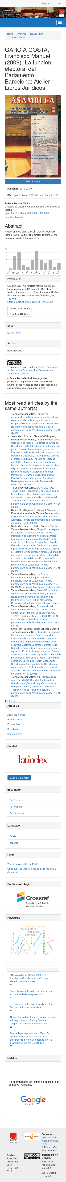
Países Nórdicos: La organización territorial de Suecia (34, 592)
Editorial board (14, 724)
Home (10, 33)
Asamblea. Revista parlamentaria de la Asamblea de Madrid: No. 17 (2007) (36, 521)
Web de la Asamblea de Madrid (23, 863)
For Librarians (17, 813)
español (14, 842)
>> (13, 700)
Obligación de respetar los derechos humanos (35, 516)
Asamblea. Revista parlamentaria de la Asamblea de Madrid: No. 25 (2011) (36, 622)
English (13, 836)
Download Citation (19, 314)
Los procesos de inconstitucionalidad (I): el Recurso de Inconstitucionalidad (31, 1005)
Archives (21, 33)
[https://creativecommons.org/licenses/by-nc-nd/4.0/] (32, 1155)
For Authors (16, 806)
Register (46, 3)
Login (58, 3)
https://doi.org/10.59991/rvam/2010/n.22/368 (35, 195)
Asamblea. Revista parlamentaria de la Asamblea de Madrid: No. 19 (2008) (36, 430)
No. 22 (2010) (37, 33)
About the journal (16, 714)
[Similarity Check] (33, 899)
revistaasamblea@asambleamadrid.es (50, 1140)
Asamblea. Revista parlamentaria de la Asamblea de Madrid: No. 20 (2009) (36, 503)
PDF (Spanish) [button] (33, 181)
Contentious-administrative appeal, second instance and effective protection (31, 992)
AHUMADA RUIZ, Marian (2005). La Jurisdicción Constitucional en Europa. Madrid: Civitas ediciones (29, 978)
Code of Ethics (14, 733)
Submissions (13, 729)
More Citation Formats (21, 308)
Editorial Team (14, 719)
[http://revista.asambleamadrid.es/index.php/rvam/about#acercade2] (32, 1136)
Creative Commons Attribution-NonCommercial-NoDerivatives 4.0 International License (32, 370)
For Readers (16, 800)
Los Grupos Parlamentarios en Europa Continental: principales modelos (31, 577)
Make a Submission (19, 777)
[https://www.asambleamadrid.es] (11, 1137)
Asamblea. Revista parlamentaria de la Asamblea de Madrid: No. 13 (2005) (36, 672)
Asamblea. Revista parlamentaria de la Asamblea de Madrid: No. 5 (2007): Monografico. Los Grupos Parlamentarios (36, 584)
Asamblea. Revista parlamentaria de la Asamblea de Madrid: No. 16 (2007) (32, 481)
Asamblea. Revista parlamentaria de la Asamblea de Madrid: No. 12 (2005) (36, 568)
